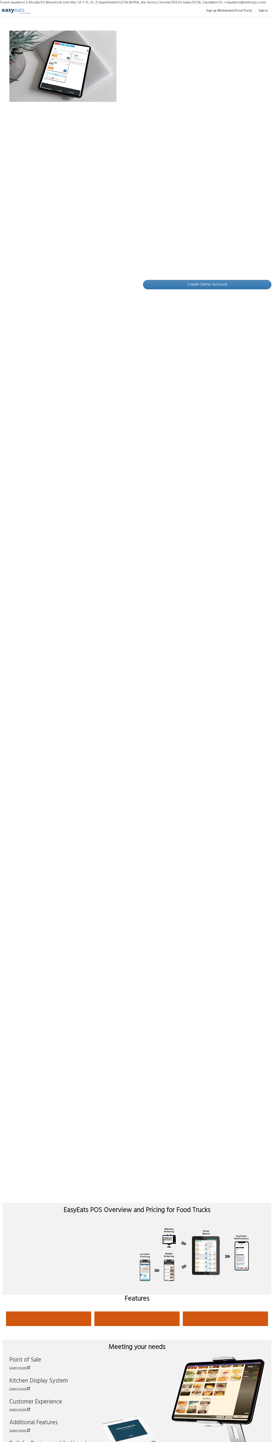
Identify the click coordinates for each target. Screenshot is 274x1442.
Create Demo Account (207, 284)
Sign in (263, 10)
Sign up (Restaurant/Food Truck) (229, 10)
